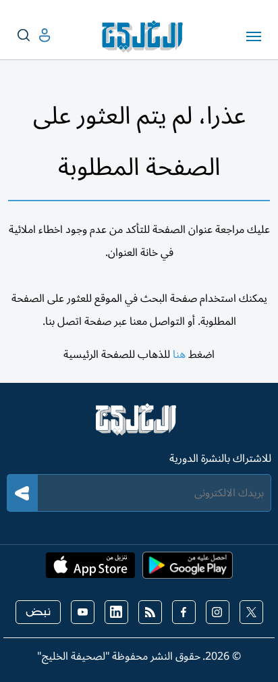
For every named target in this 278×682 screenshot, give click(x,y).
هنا (179, 354)
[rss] (150, 612)
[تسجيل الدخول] (34, 35)
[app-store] (90, 569)
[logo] (145, 36)
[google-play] (187, 569)
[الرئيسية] (139, 425)
